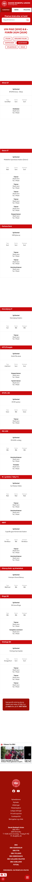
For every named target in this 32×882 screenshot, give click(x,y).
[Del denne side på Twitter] (5, 875)
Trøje (7, 99)
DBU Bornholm (16, 848)
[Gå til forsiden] (15, 3)
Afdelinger (16, 805)
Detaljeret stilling (20, 38)
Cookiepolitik (16, 816)
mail (9, 706)
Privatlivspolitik (16, 813)
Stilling (7, 38)
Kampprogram (9, 43)
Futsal (16, 865)
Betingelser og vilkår (16, 819)
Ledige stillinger (16, 811)
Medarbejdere (16, 808)
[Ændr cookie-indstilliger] (3, 879)
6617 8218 (22, 706)
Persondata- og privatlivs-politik (16, 870)
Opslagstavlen (12, 47)
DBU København (16, 856)
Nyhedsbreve (16, 799)
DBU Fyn (16, 850)
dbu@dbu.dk (17, 836)
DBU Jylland (16, 853)
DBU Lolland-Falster (16, 859)
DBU (16, 845)
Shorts (16, 99)
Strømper (24, 99)
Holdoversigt (22, 43)
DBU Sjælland (16, 862)
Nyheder (16, 802)
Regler (23, 47)
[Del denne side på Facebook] (2, 875)
